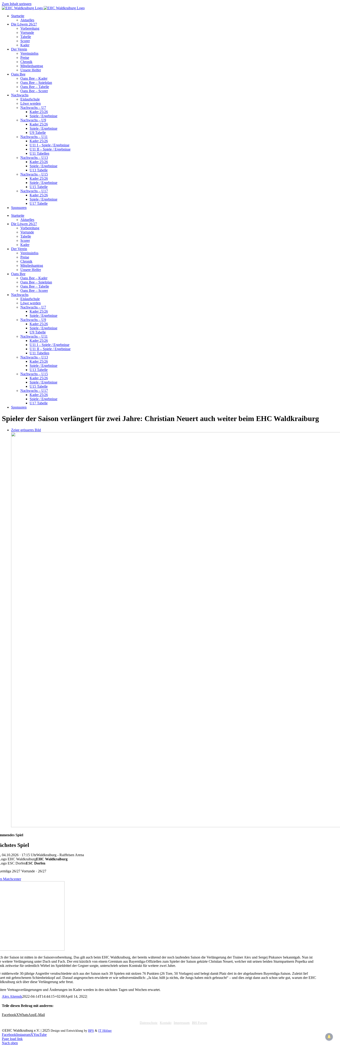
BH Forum (199, 1023)
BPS (91, 1030)
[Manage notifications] (329, 1037)
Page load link (12, 1039)
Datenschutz (149, 1023)
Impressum (182, 1023)
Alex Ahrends (12, 996)
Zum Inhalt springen (16, 4)
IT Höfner (105, 1030)
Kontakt (165, 1023)
